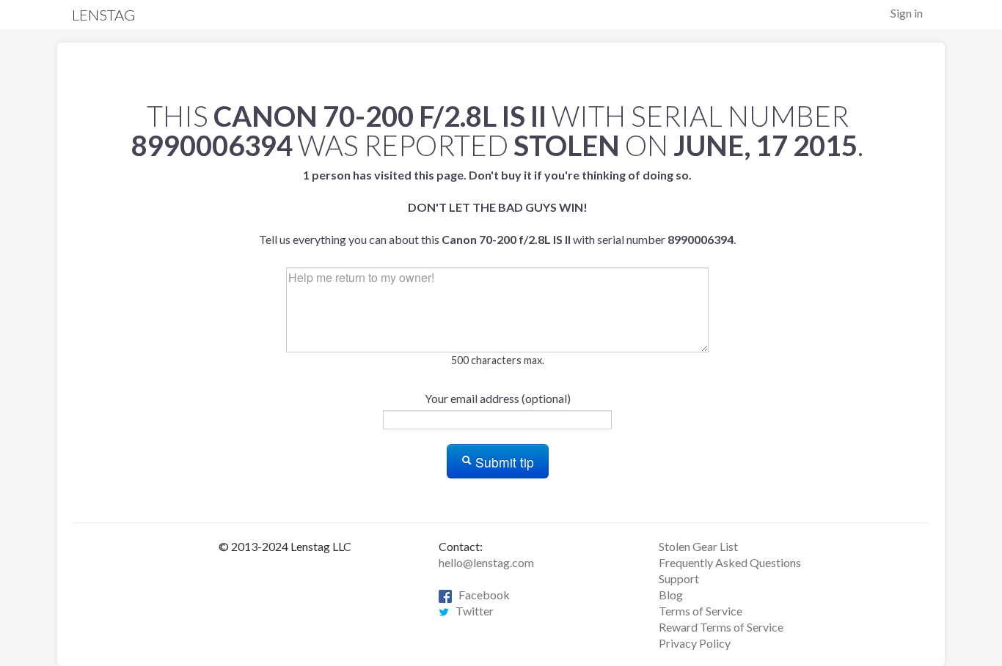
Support (679, 578)
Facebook (481, 595)
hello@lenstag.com (486, 562)
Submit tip (503, 462)
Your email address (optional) (498, 398)
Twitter (471, 611)
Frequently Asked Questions (730, 562)
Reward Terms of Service (721, 627)
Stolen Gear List (698, 546)
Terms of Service (700, 611)
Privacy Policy (695, 643)
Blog (671, 595)
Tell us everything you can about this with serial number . (497, 207)
